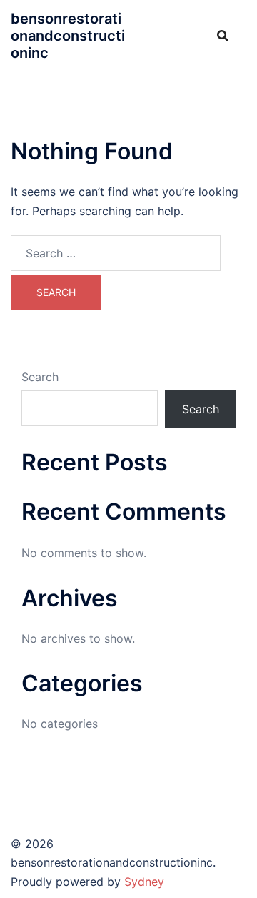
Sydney (144, 881)
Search (40, 377)
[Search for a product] (222, 35)
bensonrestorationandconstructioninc (68, 35)
